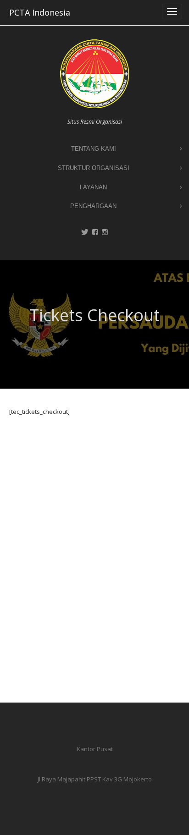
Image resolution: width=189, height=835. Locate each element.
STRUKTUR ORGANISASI (93, 168)
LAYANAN (93, 187)
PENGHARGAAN (93, 206)
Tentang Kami (93, 148)
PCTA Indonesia (39, 12)
